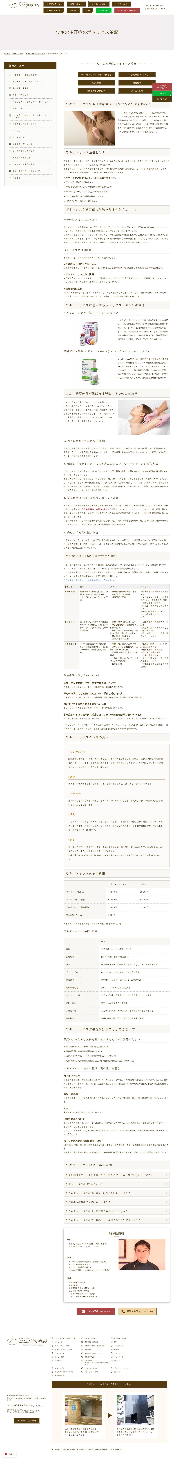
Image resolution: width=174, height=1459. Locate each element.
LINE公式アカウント (92, 1368)
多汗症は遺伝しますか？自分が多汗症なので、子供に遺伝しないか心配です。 (110, 1175)
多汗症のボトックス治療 (35, 54)
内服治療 (88, 1349)
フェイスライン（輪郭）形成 (65, 1338)
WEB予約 (162, 87)
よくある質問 (137, 91)
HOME (7, 54)
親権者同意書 (59, 1375)
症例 (88, 10)
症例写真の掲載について (93, 1353)
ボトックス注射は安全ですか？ (84, 1184)
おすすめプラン (54, 4)
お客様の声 (97, 1362)
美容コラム (118, 1372)
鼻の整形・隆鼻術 (21, 88)
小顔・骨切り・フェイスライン (27, 82)
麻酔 (115, 1342)
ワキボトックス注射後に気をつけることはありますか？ (98, 1193)
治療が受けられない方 (96, 91)
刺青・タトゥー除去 (91, 1372)
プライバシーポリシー (122, 1368)
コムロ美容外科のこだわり (137, 75)
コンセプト (118, 1353)
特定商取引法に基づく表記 (64, 1372)
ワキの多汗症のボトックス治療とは (96, 75)
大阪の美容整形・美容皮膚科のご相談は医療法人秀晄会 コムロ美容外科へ (92, 1449)
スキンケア (18, 109)
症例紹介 (58, 1361)
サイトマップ (118, 1357)
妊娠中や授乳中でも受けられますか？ (88, 1202)
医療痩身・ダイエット (23, 144)
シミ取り (17, 131)
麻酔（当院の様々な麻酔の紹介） (28, 171)
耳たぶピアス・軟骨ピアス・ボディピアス (32, 102)
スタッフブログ (60, 1368)
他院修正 (17, 178)
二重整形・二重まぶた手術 (25, 75)
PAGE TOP (162, 99)
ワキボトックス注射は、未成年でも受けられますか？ (96, 1211)
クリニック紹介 (99, 4)
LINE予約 (103, 10)
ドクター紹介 (121, 4)
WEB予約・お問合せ (127, 10)
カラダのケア (19, 137)
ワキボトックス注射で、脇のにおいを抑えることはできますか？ (103, 1220)
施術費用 (137, 83)
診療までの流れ (54, 10)
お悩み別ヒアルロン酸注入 (25, 124)
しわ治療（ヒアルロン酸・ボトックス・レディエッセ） (30, 116)
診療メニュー (76, 4)
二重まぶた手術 (90, 1338)
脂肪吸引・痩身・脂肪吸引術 (95, 1346)
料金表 (73, 10)
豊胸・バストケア (21, 95)
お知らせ (117, 1361)
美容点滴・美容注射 (22, 158)
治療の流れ (96, 83)
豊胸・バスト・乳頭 (62, 1346)
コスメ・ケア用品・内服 (24, 164)
